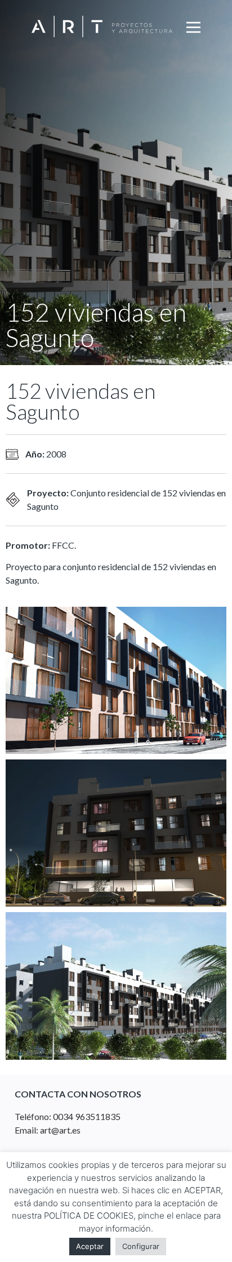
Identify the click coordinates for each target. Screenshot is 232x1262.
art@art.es (60, 1130)
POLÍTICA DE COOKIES (88, 1215)
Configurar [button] (140, 1246)
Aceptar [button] (90, 1246)
